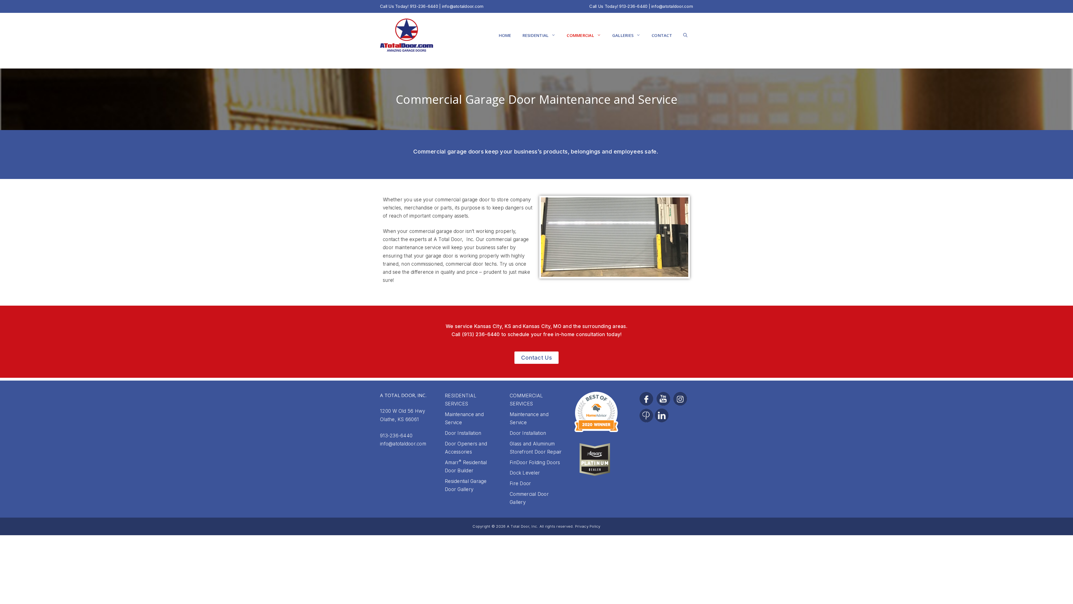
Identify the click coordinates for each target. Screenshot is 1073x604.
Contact (662, 35)
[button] (685, 35)
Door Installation (463, 433)
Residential (536, 35)
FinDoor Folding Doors (535, 462)
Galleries (622, 35)
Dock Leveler (525, 473)
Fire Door (520, 483)
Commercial (580, 35)
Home (505, 35)
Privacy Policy (587, 526)
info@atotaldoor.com (672, 6)
